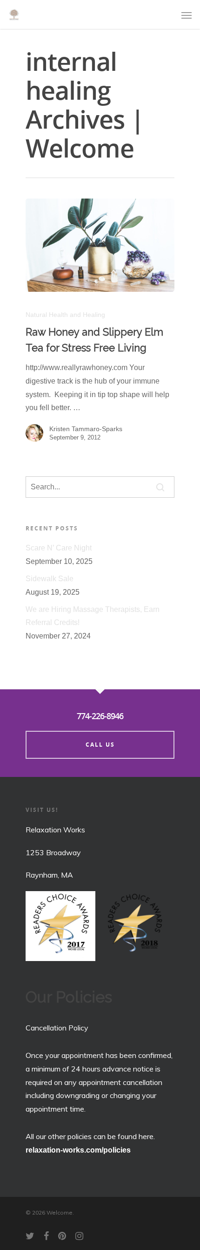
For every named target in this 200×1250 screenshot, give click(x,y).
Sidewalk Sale (49, 579)
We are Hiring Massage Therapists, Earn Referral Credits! (93, 616)
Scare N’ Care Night (59, 548)
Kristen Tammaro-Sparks (85, 429)
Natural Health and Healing (65, 314)
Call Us (100, 745)
